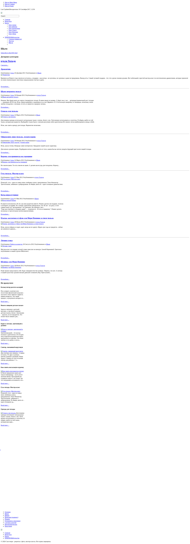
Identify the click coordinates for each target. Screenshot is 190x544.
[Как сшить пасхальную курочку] (12, 371)
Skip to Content (10, 4)
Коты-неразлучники (9, 195)
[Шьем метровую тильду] (9, 97)
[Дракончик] (5, 75)
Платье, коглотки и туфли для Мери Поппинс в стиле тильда (27, 218)
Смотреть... (4, 65)
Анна (12, 73)
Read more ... (5, 301)
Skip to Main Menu (11, 2)
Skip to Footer (9, 6)
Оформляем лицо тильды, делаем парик (18, 137)
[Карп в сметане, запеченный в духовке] (13, 331)
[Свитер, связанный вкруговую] (12, 351)
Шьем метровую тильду (11, 91)
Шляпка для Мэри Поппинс (13, 262)
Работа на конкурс (16, 244)
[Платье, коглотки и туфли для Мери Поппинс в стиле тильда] (22, 224)
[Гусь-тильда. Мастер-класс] (10, 179)
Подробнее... (5, 86)
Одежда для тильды (9, 111)
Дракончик (6, 69)
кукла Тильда (8, 61)
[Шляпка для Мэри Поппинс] (11, 267)
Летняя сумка (7, 240)
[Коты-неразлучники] (8, 200)
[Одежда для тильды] (8, 117)
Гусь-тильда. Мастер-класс (12, 173)
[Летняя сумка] (6, 246)
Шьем (39, 73)
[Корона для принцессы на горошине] (14, 162)
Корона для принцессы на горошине (16, 156)
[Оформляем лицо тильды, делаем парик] (15, 142)
